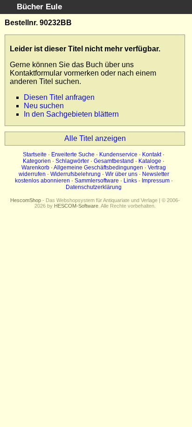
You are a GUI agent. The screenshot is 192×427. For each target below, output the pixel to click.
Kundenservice (118, 154)
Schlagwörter (72, 161)
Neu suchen (44, 106)
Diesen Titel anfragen (59, 97)
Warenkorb (35, 167)
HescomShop (25, 200)
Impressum (156, 180)
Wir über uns (121, 174)
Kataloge (149, 161)
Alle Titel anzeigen (95, 138)
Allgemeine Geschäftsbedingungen (98, 167)
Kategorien (37, 161)
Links (130, 180)
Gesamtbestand (114, 161)
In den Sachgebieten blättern (71, 114)
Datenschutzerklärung (94, 187)
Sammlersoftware (97, 180)
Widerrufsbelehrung (75, 174)
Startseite (35, 154)
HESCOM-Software (76, 206)
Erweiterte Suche (73, 154)
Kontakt (151, 154)
